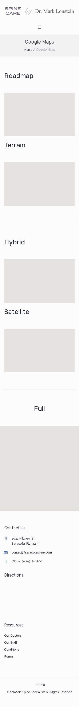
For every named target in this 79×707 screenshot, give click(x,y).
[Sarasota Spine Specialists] (39, 11)
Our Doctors (13, 635)
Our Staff (10, 642)
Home (28, 49)
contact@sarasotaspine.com (32, 552)
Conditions (11, 649)
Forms (9, 656)
